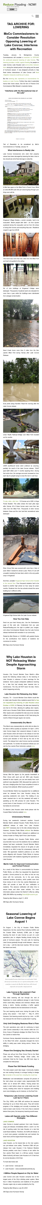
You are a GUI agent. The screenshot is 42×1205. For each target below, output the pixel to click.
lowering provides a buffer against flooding (16, 62)
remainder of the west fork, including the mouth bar (21, 1075)
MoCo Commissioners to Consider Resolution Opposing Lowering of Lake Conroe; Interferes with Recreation (21, 41)
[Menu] (36, 16)
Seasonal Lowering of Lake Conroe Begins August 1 (21, 917)
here (33, 746)
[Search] (32, 16)
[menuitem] (32, 16)
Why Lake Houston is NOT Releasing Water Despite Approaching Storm (21, 662)
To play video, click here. (11, 501)
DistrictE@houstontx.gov (30, 894)
